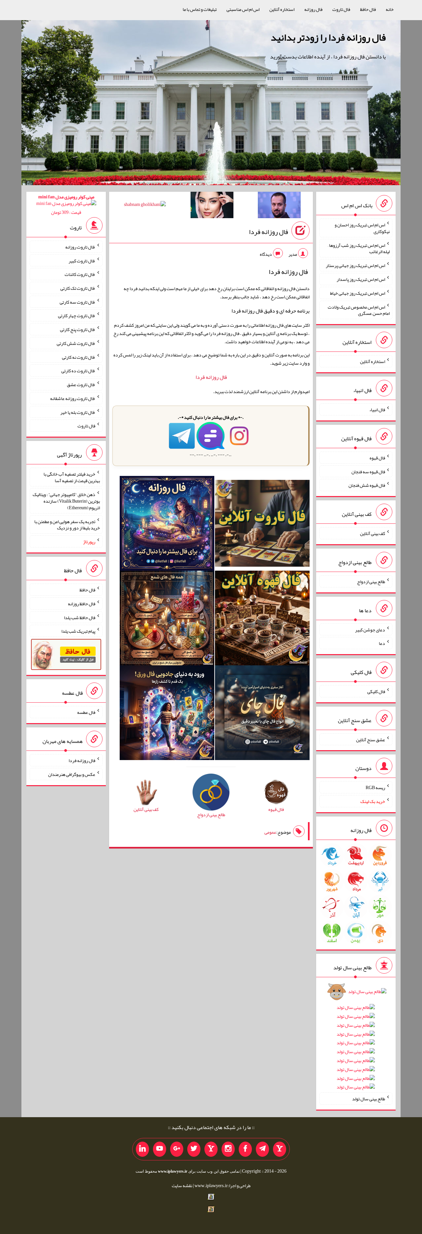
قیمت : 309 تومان (66, 204)
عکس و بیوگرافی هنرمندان (71, 774)
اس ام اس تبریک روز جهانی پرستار (355, 265)
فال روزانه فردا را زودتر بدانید (328, 37)
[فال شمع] (167, 619)
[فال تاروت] (262, 524)
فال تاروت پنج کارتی (77, 329)
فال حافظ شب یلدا (79, 617)
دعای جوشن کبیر (370, 629)
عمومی (270, 832)
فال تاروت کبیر (82, 260)
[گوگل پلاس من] (176, 1149)
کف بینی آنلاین (372, 533)
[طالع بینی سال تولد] (355, 1041)
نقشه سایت (182, 1185)
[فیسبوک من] (245, 1149)
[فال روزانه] (167, 524)
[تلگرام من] (262, 1149)
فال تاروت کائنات (80, 274)
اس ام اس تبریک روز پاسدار (361, 279)
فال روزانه (313, 9)
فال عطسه (86, 712)
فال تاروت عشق (81, 384)
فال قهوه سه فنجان (368, 471)
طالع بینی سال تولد (368, 1098)
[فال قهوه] (262, 619)
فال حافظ (368, 9)
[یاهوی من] (279, 1149)
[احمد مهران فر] (279, 206)
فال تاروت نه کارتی (78, 356)
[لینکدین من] (142, 1149)
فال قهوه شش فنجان (366, 485)
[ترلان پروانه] (212, 206)
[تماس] (211, 1149)
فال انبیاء (377, 409)
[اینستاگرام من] (228, 1149)
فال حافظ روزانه (81, 603)
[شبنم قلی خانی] (145, 205)
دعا (382, 643)
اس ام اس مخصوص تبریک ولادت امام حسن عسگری (359, 310)
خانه (390, 9)
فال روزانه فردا (268, 231)
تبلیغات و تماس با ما (200, 9)
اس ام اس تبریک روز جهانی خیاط (357, 293)
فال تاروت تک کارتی (77, 288)
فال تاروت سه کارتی (77, 301)
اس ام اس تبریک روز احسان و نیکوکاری (362, 228)
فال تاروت (341, 9)
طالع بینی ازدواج (371, 581)
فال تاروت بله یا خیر (77, 412)
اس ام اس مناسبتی (242, 9)
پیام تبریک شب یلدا (78, 631)
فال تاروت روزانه (80, 246)
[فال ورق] (167, 714)
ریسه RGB (375, 787)
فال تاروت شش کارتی (76, 343)
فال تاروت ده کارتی (78, 370)
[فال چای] (262, 714)
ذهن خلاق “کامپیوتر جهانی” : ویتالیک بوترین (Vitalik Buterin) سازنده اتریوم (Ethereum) (66, 501)
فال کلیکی (376, 691)
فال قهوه (377, 457)
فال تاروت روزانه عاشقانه (72, 398)
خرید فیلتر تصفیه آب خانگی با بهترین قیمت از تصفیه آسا (72, 477)
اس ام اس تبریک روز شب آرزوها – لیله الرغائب (359, 248)
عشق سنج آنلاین (370, 739)
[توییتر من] (193, 1149)
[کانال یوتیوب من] (159, 1149)
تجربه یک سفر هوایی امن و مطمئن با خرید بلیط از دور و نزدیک (67, 524)
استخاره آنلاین (281, 9)
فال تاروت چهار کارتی (76, 315)
